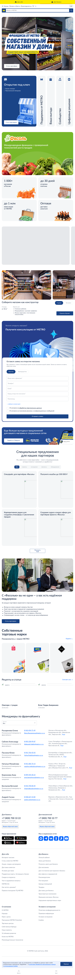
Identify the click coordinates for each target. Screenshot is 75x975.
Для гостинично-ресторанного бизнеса (52, 870)
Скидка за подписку (8, 877)
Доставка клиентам (8, 867)
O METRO (5, 910)
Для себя (20, 2)
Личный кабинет (44, 857)
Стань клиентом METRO (10, 861)
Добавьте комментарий (14, 404)
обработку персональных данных (30, 408)
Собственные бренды (9, 926)
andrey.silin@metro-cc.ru (32, 799)
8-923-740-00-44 (29, 786)
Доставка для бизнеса (46, 890)
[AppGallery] (21, 842)
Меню (71, 6)
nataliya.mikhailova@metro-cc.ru (34, 766)
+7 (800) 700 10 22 (11, 818)
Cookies (41, 920)
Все (17, 467)
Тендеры (41, 887)
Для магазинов (44, 867)
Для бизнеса (57, 2)
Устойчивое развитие (9, 933)
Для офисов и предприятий (48, 874)
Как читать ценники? (9, 887)
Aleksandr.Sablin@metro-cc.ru (34, 744)
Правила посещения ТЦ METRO (12, 890)
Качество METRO (8, 936)
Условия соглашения (45, 917)
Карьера (4, 913)
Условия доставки (8, 870)
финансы (44, 467)
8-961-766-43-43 (29, 752)
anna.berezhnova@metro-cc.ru (34, 777)
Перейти (68, 638)
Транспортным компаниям (47, 894)
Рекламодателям (44, 877)
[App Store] (8, 838)
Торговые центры (8, 923)
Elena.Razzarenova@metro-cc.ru (34, 733)
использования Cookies (11, 966)
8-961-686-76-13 (29, 763)
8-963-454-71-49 (29, 730)
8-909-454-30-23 (29, 775)
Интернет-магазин (8, 857)
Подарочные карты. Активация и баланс (15, 874)
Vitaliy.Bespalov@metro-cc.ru (33, 788)
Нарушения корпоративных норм (50, 900)
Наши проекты (7, 930)
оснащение (34, 467)
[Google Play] (21, 838)
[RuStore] (8, 842)
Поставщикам (43, 880)
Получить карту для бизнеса (48, 864)
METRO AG (5, 884)
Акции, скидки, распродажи (11, 864)
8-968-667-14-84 (29, 797)
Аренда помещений (45, 884)
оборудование (55, 467)
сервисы (24, 467)
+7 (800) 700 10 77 (48, 818)
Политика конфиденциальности (49, 910)
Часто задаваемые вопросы (11, 880)
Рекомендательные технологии (12, 940)
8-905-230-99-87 (29, 741)
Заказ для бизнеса (45, 861)
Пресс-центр (6, 917)
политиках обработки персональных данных (42, 964)
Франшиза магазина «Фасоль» (49, 897)
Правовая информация (46, 913)
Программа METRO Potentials (12, 920)
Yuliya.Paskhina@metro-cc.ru (33, 755)
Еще (63, 734)
